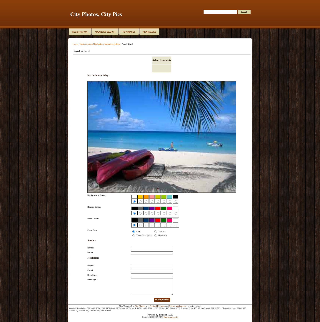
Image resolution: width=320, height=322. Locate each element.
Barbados (98, 44)
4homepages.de (171, 317)
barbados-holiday (112, 44)
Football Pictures (157, 306)
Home (75, 44)
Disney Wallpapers (177, 306)
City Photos (140, 306)
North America (86, 44)
